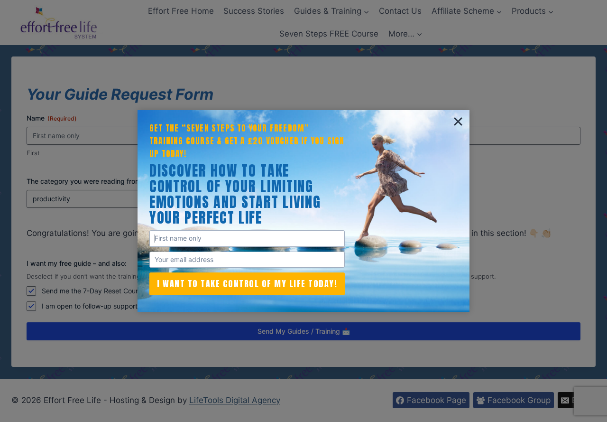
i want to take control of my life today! (247, 283)
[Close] (458, 122)
